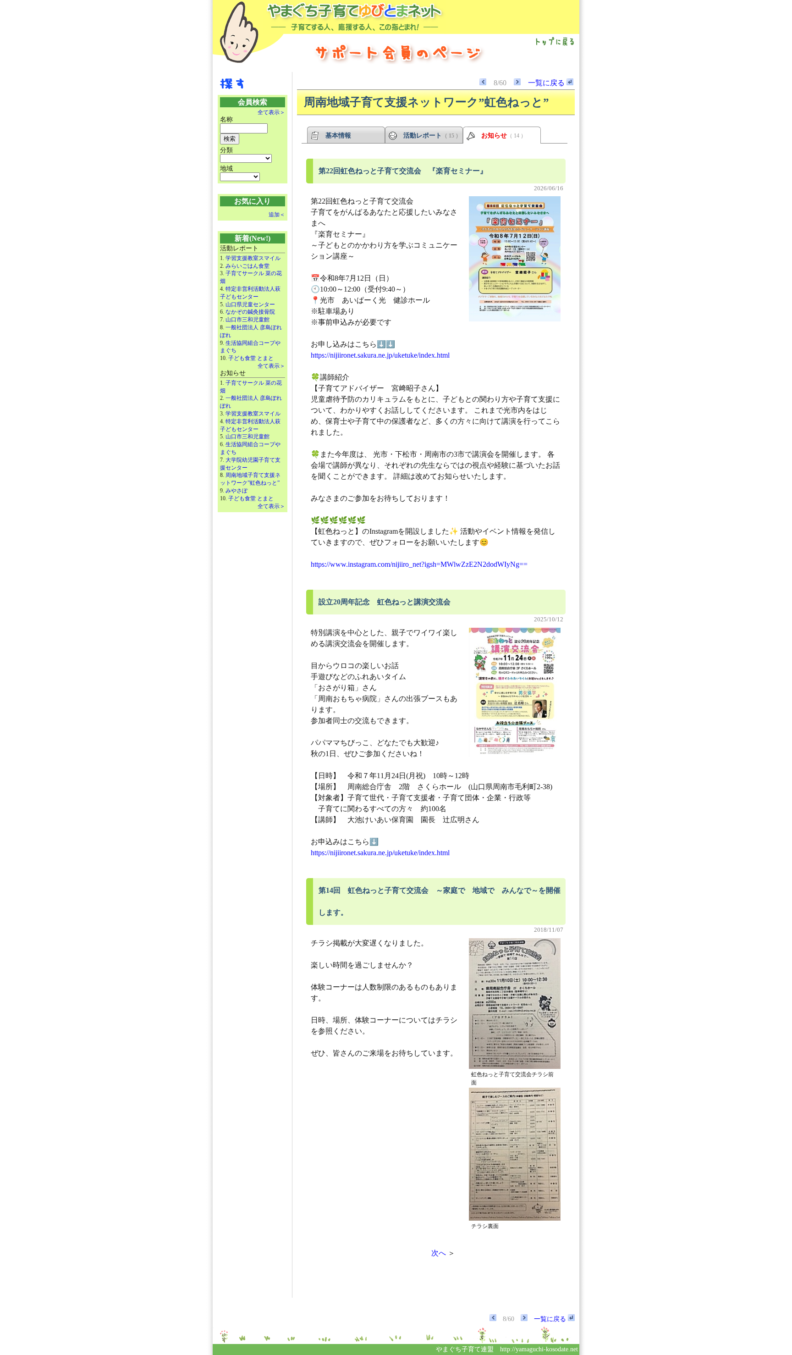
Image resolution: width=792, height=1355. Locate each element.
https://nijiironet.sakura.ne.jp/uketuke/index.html (380, 355)
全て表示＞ (271, 112)
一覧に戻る (547, 83)
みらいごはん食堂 (248, 266)
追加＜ (277, 214)
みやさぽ (237, 490)
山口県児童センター (250, 304)
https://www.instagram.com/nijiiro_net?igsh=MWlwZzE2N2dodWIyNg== (419, 564)
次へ (438, 1253)
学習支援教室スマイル (253, 258)
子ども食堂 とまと (251, 358)
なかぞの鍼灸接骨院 (250, 312)
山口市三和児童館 (248, 319)
